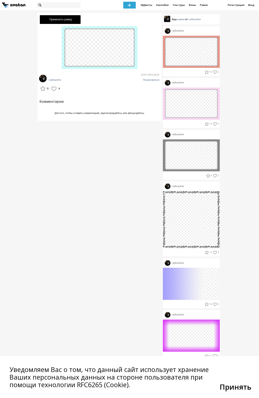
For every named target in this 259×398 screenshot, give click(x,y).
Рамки (204, 5)
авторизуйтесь (136, 113)
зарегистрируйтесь (111, 113)
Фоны (192, 5)
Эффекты (146, 5)
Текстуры (179, 5)
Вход (251, 5)
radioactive (55, 80)
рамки (180, 19)
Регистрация (236, 5)
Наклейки (162, 5)
